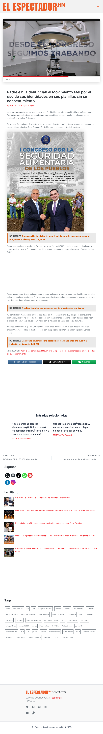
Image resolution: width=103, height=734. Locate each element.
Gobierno (90, 614)
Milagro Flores (11, 626)
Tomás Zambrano (35, 637)
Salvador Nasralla (89, 632)
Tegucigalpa (21, 637)
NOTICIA (55, 626)
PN (28, 632)
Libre (62, 620)
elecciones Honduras (28, 614)
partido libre (79, 626)
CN (28, 609)
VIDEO (57, 637)
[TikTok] (33, 712)
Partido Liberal (67, 626)
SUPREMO (9, 637)
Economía (90, 609)
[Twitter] (27, 706)
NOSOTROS (57, 698)
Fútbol (81, 614)
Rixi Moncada (68, 632)
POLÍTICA (15, 438)
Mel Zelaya (84, 620)
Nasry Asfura (44, 626)
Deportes (67, 609)
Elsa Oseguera (44, 614)
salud (78, 632)
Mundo (34, 626)
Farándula (72, 614)
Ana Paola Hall (18, 609)
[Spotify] (39, 706)
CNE (33, 609)
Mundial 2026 (24, 626)
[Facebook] (33, 706)
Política (43, 632)
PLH (22, 632)
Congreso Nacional (45, 609)
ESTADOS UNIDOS (58, 614)
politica (35, 632)
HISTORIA (9, 620)
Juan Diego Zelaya (51, 620)
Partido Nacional (11, 632)
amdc (8, 609)
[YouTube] (27, 712)
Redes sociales (54, 632)
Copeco (58, 609)
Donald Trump (78, 609)
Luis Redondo (72, 620)
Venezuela (47, 637)
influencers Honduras (33, 620)
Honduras (19, 620)
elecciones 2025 (11, 614)
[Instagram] (45, 706)
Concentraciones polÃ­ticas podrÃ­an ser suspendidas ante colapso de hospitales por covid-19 (72, 427)
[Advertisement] (51, 274)
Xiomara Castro (67, 637)
